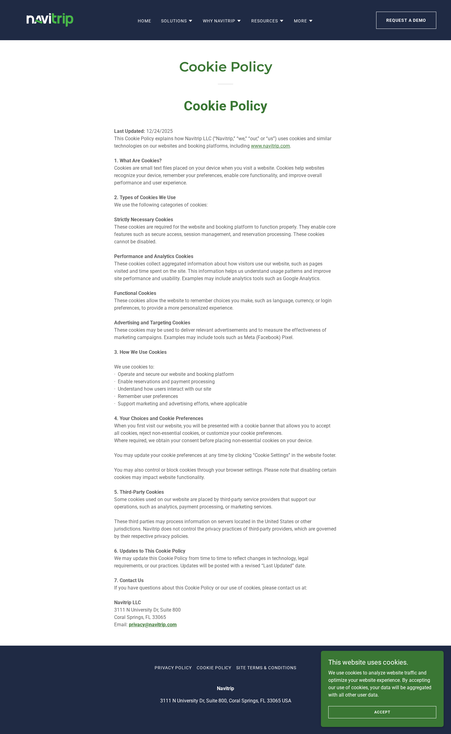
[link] (49, 20)
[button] (177, 21)
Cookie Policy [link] (214, 667)
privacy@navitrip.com (153, 625)
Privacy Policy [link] (173, 667)
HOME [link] (144, 20)
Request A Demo (406, 20)
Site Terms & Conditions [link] (266, 667)
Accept (382, 712)
